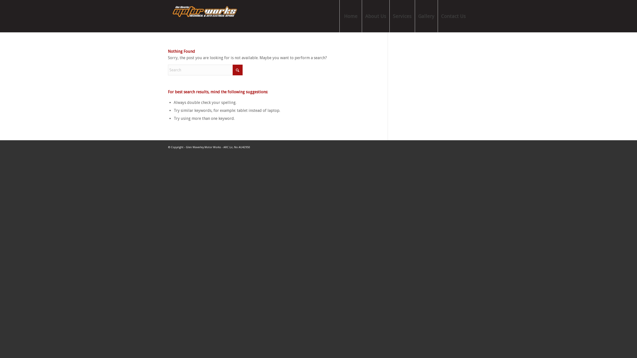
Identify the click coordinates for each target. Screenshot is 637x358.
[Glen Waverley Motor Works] (205, 16)
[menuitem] (350, 16)
